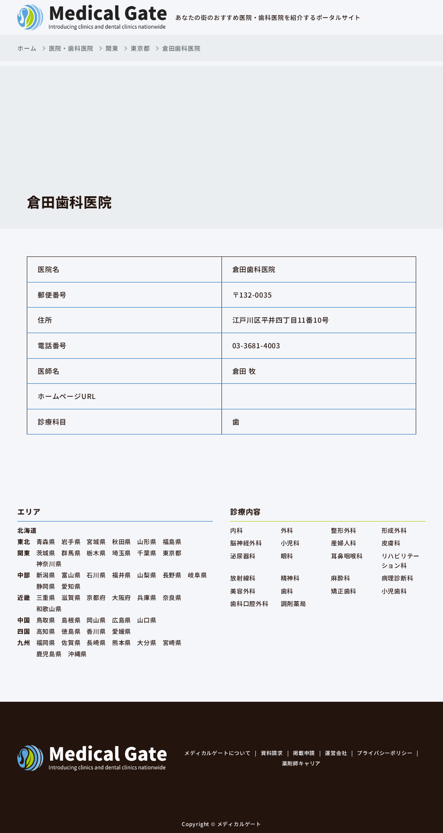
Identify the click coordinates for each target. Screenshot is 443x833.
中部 (23, 574)
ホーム (26, 48)
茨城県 (45, 552)
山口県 (146, 620)
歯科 (287, 591)
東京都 (140, 48)
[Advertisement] (221, 126)
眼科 (287, 555)
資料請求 (272, 752)
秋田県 (121, 541)
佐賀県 (70, 642)
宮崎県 (172, 642)
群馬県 (70, 552)
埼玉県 (121, 552)
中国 (23, 620)
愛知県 (70, 586)
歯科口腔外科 (249, 603)
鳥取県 (45, 620)
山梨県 (146, 574)
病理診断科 (398, 578)
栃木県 (96, 552)
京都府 (96, 597)
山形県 (146, 541)
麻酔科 (340, 578)
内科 (236, 530)
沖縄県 (77, 653)
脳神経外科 (246, 542)
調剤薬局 (293, 603)
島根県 (70, 620)
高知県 (45, 631)
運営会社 (336, 752)
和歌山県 (49, 608)
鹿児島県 (49, 653)
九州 (23, 642)
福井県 (121, 574)
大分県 (146, 642)
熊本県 (121, 642)
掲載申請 (304, 752)
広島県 (121, 620)
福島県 (172, 541)
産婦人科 (343, 542)
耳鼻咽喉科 (347, 555)
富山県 (70, 574)
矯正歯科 (343, 591)
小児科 (290, 542)
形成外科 (394, 530)
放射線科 (243, 578)
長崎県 (96, 642)
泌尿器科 (243, 555)
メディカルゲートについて (217, 752)
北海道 (26, 530)
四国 (23, 631)
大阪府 (121, 597)
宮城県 (96, 541)
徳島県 (70, 631)
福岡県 (45, 642)
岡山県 (96, 620)
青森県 (45, 541)
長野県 (172, 574)
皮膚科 (391, 542)
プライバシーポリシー (384, 752)
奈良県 (172, 597)
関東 (112, 48)
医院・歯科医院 (71, 48)
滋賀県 (70, 597)
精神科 (290, 578)
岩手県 (70, 541)
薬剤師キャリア (301, 763)
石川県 (96, 574)
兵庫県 (146, 597)
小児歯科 (394, 591)
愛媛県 (121, 631)
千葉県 (146, 552)
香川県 (96, 631)
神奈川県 (49, 563)
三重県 (45, 597)
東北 (23, 541)
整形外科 (343, 530)
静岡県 (45, 586)
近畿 (23, 597)
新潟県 (45, 574)
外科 (287, 530)
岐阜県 (197, 574)
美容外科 (243, 591)
